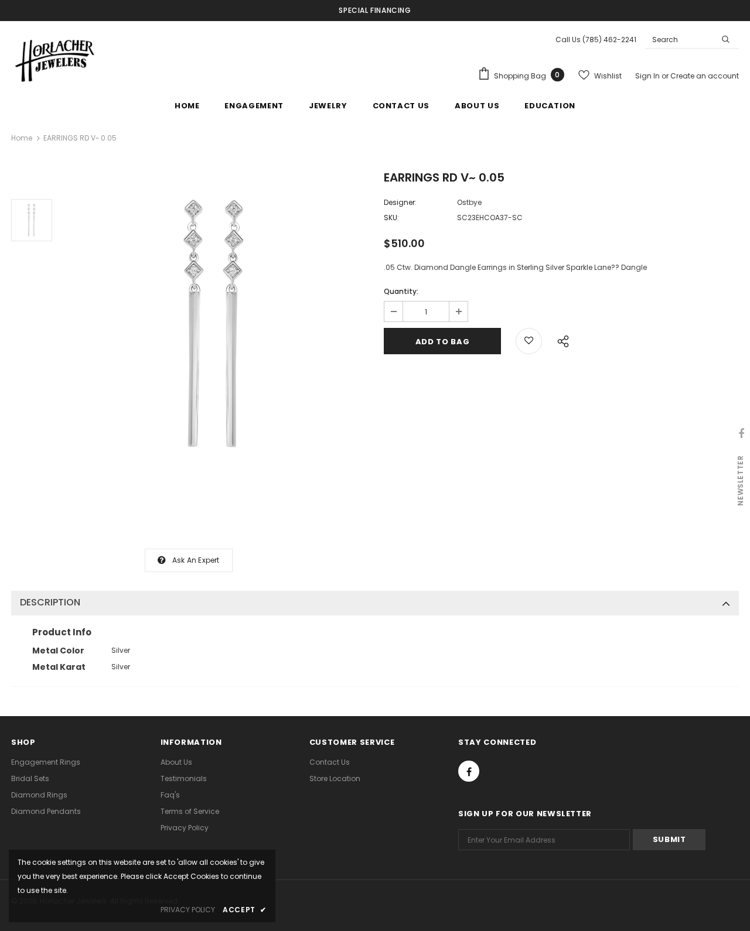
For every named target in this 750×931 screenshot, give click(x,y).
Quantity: (401, 291)
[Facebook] (468, 771)
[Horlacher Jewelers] (55, 59)
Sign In (648, 76)
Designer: (400, 202)
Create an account (704, 76)
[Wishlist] (529, 341)
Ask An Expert (196, 560)
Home (21, 138)
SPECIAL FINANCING (375, 10)
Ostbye (469, 202)
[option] (215, 324)
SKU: (391, 218)
